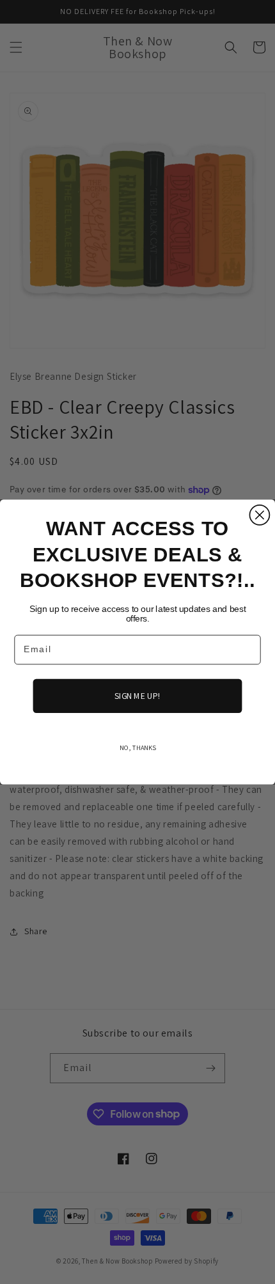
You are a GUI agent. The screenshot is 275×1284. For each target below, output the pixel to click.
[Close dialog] (259, 515)
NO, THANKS (137, 747)
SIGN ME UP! (137, 695)
